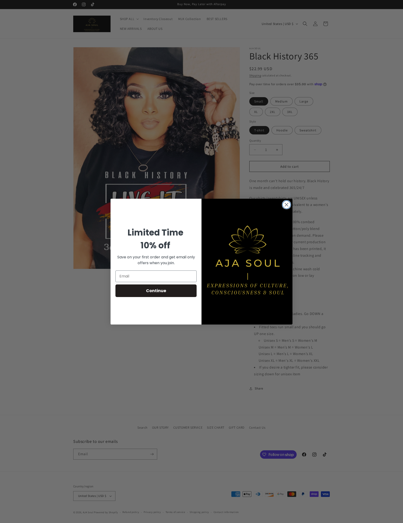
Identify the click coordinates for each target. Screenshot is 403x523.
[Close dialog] (286, 205)
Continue (156, 291)
